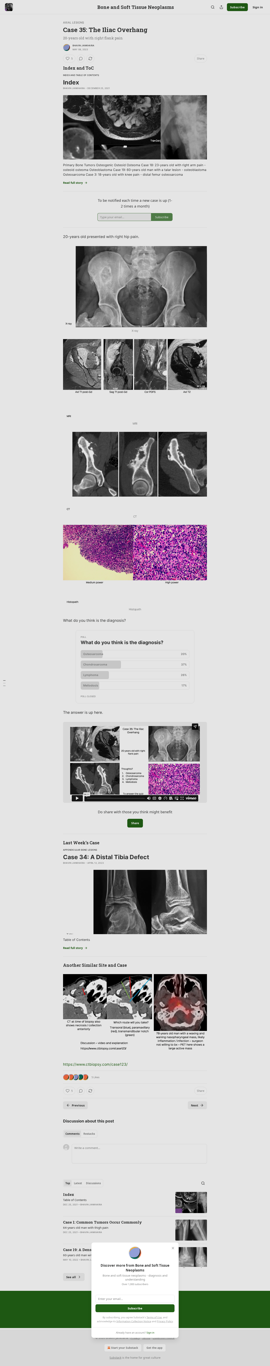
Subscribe (135, 1308)
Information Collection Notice (133, 1321)
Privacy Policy (165, 1321)
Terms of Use (154, 1317)
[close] (173, 1248)
